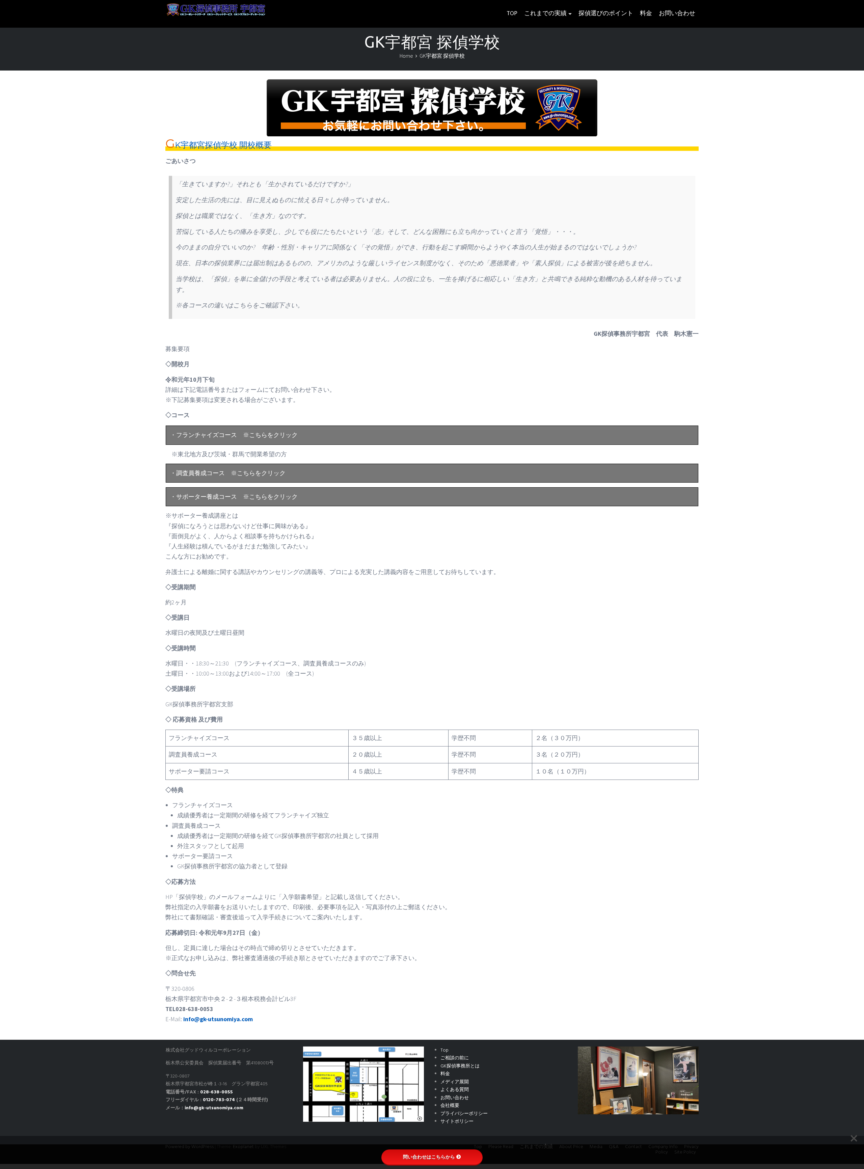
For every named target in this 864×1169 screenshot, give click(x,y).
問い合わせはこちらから (429, 1157)
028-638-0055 (216, 1092)
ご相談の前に (454, 1058)
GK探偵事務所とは (460, 1066)
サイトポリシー (457, 1121)
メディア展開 (454, 1082)
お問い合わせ (677, 14)
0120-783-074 (219, 1100)
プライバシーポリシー (464, 1114)
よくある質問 (454, 1090)
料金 (646, 14)
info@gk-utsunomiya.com (218, 1019)
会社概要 (449, 1106)
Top (444, 1050)
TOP (512, 14)
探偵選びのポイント (605, 14)
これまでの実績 (545, 14)
